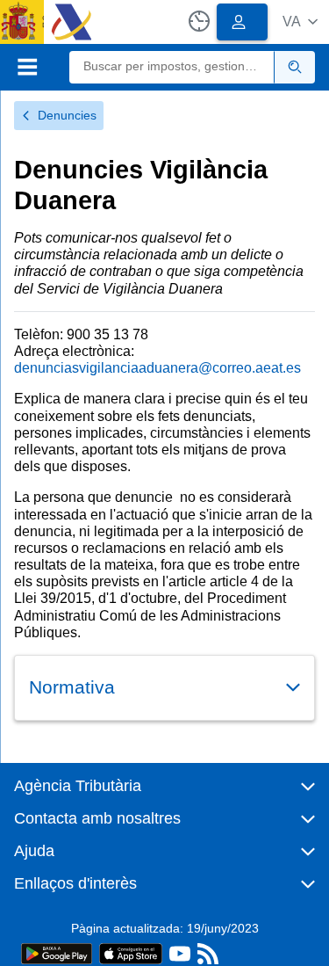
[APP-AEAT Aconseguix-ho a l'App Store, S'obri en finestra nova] (130, 952)
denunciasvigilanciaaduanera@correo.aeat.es (157, 367)
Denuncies (67, 115)
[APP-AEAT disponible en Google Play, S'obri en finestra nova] (56, 952)
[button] (300, 21)
